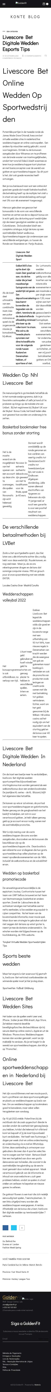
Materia (38, 1384)
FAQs (4, 1367)
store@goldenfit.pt (10, 1304)
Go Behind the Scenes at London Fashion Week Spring (12, 1244)
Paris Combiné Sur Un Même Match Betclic (22, 1264)
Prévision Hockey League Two (16, 1279)
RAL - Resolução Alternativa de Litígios (18, 1361)
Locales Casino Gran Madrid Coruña (21, 585)
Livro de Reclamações (11, 1359)
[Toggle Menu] (4, 4)
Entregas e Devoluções (12, 1356)
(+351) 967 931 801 (9, 1307)
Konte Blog (25, 16)
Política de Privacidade (11, 1370)
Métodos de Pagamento (12, 1353)
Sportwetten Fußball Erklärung (18, 988)
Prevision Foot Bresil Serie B (16, 1271)
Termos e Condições (10, 1364)
